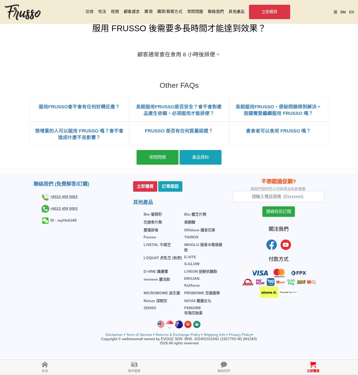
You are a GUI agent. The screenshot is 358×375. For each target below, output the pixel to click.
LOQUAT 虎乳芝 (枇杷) (163, 258)
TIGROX (191, 237)
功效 (89, 11)
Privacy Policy (240, 335)
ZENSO (150, 308)
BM (343, 12)
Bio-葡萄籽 (153, 214)
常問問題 (195, 11)
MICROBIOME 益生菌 (162, 293)
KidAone (192, 285)
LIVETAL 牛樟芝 (157, 245)
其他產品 (237, 11)
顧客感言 (132, 11)
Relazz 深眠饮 (155, 301)
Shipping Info (214, 335)
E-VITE (190, 257)
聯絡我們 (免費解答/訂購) (61, 184)
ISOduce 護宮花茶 (199, 230)
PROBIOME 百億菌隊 (202, 293)
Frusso (150, 237)
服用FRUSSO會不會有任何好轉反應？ (79, 106)
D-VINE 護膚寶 (156, 271)
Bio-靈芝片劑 (195, 214)
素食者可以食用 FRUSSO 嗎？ (278, 130)
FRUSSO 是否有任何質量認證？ (179, 130)
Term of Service (139, 335)
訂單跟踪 (170, 186)
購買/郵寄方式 (169, 11)
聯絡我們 (216, 11)
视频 (115, 11)
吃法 (102, 11)
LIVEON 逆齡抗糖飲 (200, 271)
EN (351, 12)
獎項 (148, 11)
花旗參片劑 (153, 222)
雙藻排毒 (151, 230)
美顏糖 (189, 222)
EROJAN (191, 278)
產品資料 (200, 157)
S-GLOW (191, 264)
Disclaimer (114, 335)
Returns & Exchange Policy (177, 335)
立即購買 (270, 11)
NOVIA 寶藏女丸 (197, 301)
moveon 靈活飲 (157, 279)
